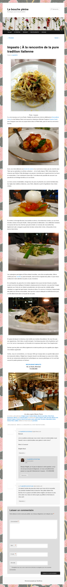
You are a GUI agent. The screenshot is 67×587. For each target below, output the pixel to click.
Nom (13, 545)
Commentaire (15, 521)
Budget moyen (25, 416)
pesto (32, 419)
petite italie (37, 419)
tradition (16, 420)
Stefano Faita (10, 420)
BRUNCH (25, 32)
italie (45, 417)
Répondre (22, 453)
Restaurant (10, 417)
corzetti (18, 276)
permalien (35, 420)
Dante (37, 417)
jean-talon (49, 417)
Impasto (41, 417)
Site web (13, 562)
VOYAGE (44, 32)
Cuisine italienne (33, 416)
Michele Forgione (11, 419)
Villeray (15, 417)
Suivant (57, 38)
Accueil (10, 32)
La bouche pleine (18, 9)
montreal (18, 419)
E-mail (13, 554)
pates (29, 419)
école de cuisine (28, 169)
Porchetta (43, 419)
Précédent (10, 38)
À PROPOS (17, 32)
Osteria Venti (53, 119)
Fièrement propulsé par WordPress (33, 581)
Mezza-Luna (55, 417)
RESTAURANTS (34, 32)
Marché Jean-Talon (42, 416)
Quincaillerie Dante (51, 419)
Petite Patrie (51, 416)
